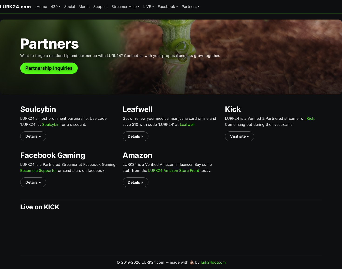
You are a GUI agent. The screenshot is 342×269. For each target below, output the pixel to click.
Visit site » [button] (239, 136)
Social (69, 6)
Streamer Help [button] (124, 6)
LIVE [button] (147, 6)
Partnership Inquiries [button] (49, 68)
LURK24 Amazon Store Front (173, 170)
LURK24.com (15, 7)
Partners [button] (189, 6)
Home (42, 6)
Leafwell (187, 124)
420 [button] (54, 6)
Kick (310, 118)
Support (100, 6)
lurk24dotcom (213, 262)
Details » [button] (33, 136)
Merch (84, 6)
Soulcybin (50, 124)
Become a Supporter (38, 170)
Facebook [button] (166, 6)
